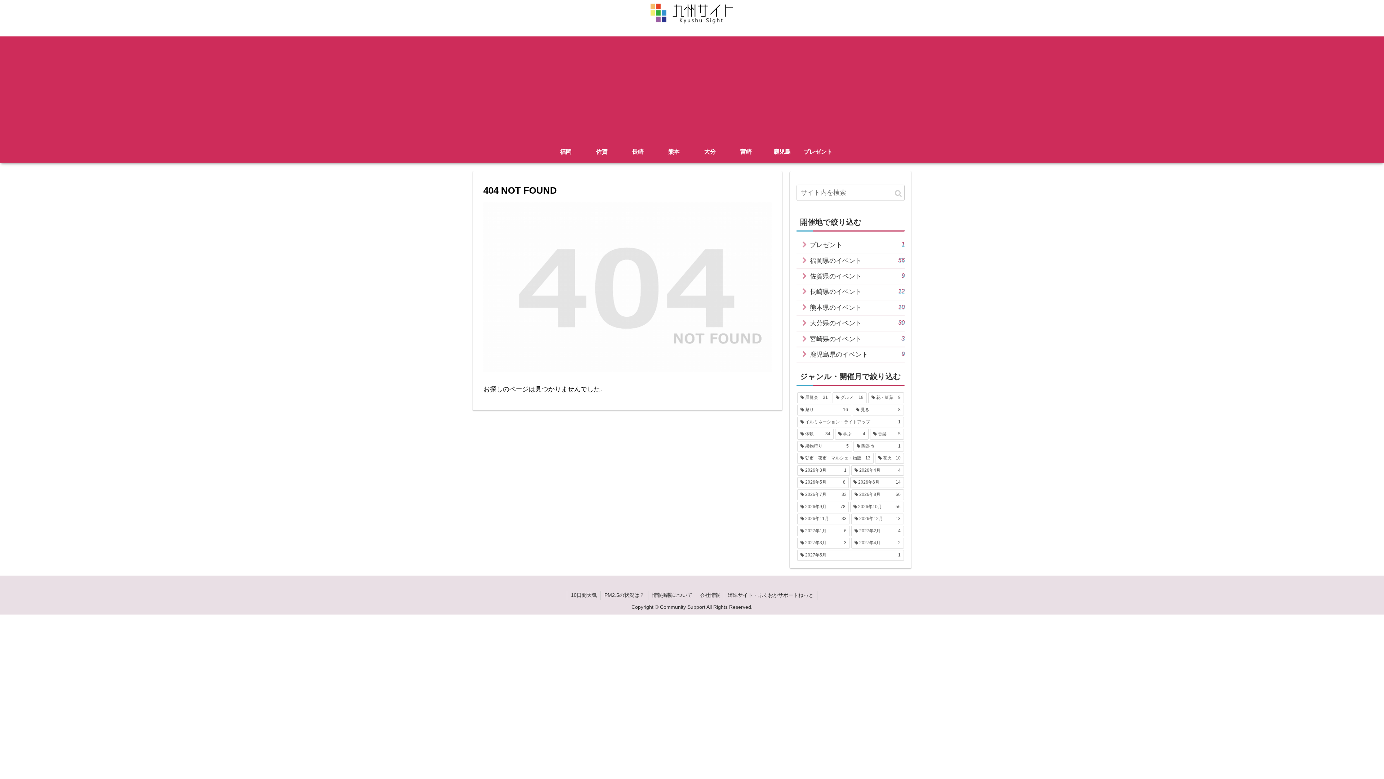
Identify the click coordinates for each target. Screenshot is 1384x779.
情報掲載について (672, 595)
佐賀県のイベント (857, 276)
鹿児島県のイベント (857, 354)
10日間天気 (584, 595)
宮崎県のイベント (857, 339)
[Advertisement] (692, 86)
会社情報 (710, 595)
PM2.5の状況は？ (624, 595)
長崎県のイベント (857, 291)
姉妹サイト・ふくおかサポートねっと (770, 595)
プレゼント (857, 244)
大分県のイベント (857, 323)
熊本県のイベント (857, 307)
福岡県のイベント (857, 260)
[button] (898, 193)
